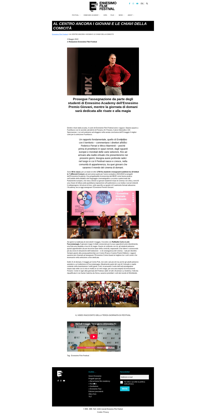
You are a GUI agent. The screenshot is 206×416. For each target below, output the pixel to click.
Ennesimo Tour (95, 389)
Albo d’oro (92, 394)
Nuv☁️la (93, 384)
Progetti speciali (95, 379)
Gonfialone (94, 386)
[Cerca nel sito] (147, 3)
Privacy (106, 412)
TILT (90, 396)
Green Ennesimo (95, 376)
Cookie (100, 412)
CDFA (105, 15)
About (130, 15)
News (121, 15)
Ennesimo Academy (91, 15)
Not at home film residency (100, 381)
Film (112, 15)
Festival (75, 15)
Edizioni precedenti (96, 391)
